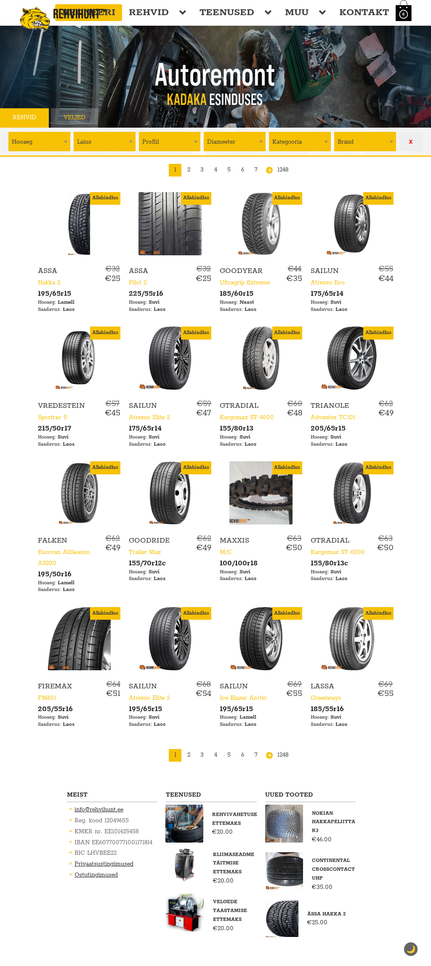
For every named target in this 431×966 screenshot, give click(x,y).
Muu (297, 12)
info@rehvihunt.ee (98, 809)
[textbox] (39, 141)
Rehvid (149, 12)
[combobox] (39, 141)
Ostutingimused (96, 875)
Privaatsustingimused (103, 864)
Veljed (74, 117)
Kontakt (364, 12)
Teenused (227, 12)
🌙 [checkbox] (410, 949)
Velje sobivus (135, 117)
